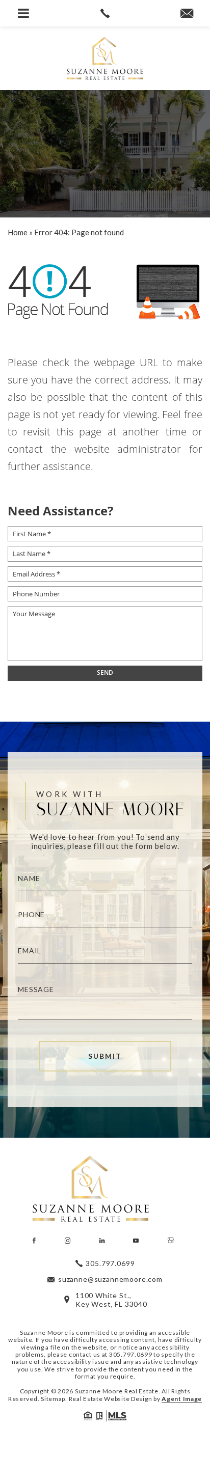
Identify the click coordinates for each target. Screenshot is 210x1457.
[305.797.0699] (104, 13)
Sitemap (53, 1399)
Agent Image (182, 1399)
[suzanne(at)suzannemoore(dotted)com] (186, 13)
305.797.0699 (130, 1354)
